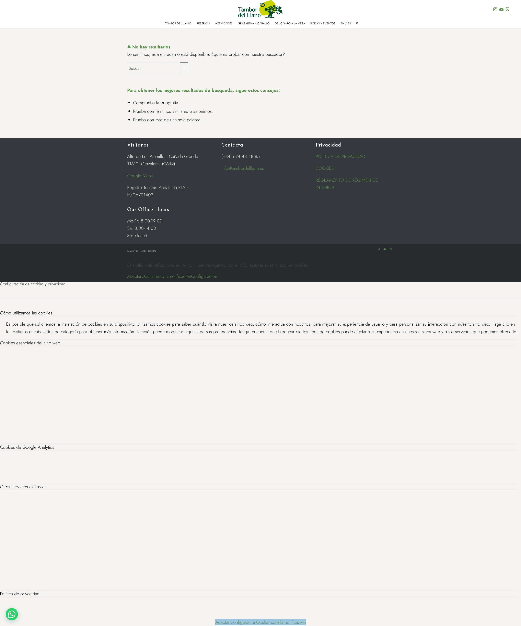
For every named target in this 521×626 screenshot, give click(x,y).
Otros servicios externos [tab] (22, 486)
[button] (12, 614)
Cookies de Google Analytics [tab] (27, 447)
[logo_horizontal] (260, 9)
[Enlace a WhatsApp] (508, 9)
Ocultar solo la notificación (166, 276)
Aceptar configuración (235, 622)
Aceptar (134, 276)
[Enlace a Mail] (501, 9)
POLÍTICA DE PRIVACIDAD (340, 156)
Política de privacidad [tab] (19, 593)
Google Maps (140, 175)
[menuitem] (178, 23)
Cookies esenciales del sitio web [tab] (30, 342)
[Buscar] (356, 23)
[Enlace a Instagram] (495, 9)
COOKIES (325, 168)
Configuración (204, 276)
